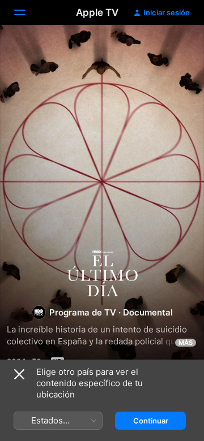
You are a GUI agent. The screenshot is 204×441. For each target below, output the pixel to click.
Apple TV (97, 12)
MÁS (185, 343)
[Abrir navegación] (26, 12)
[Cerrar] (19, 374)
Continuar (150, 420)
